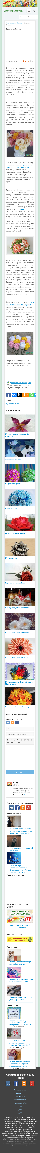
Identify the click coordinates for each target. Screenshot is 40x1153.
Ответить (18, 795)
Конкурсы (20, 1093)
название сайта (13, 11)
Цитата (26, 795)
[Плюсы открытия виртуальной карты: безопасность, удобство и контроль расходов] (20, 851)
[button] (7, 739)
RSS (20, 1113)
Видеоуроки (20, 1096)
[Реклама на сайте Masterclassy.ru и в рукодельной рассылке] (20, 941)
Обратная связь (20, 1090)
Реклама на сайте (20, 1103)
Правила (20, 1110)
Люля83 (15, 782)
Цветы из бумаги (13, 403)
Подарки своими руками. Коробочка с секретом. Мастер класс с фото (20, 1063)
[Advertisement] (20, 46)
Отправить (20, 772)
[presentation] (7, 740)
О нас (20, 1106)
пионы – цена (24, 209)
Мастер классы (20, 1100)
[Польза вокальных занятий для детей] (20, 836)
